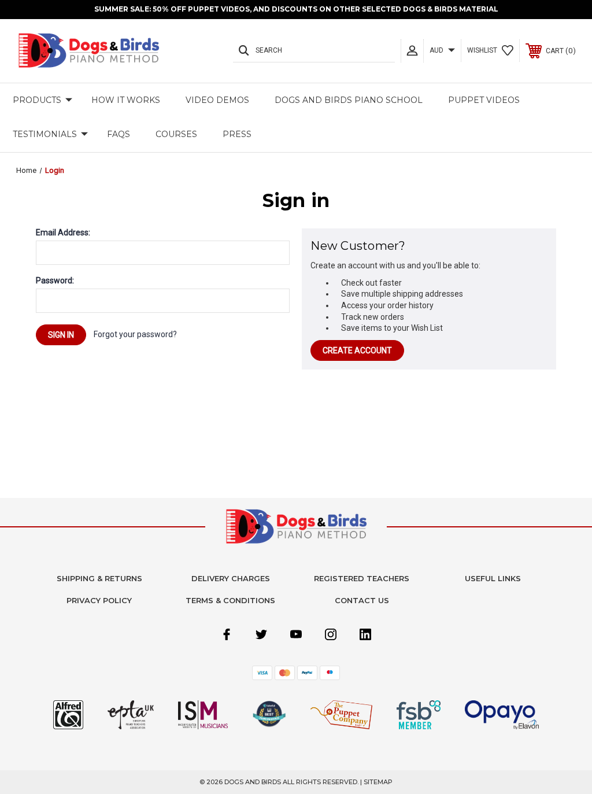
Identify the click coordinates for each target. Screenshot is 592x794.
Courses (176, 134)
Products (37, 100)
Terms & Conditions (230, 600)
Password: (55, 280)
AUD (437, 50)
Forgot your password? (135, 334)
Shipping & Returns (99, 578)
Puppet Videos (484, 100)
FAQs (118, 134)
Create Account (357, 350)
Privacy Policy (99, 600)
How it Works (125, 100)
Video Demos (217, 100)
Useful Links (493, 578)
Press (237, 134)
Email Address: (63, 232)
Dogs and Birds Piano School (349, 100)
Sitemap (378, 782)
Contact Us (362, 600)
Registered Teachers (361, 578)
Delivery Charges (230, 578)
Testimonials (45, 134)
